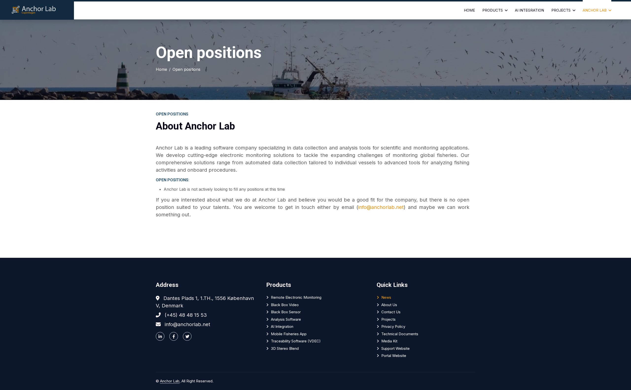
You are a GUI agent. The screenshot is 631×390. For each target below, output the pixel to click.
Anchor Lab (595, 10)
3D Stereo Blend (285, 348)
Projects (561, 10)
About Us (389, 304)
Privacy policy (393, 326)
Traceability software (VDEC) (296, 341)
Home (469, 10)
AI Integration (529, 10)
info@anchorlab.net (381, 207)
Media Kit (389, 341)
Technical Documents (399, 334)
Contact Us (391, 312)
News (386, 297)
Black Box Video (285, 304)
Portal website (393, 355)
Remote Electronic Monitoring (296, 297)
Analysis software (286, 319)
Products (492, 10)
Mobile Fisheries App (289, 334)
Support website (395, 348)
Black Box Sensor (286, 312)
